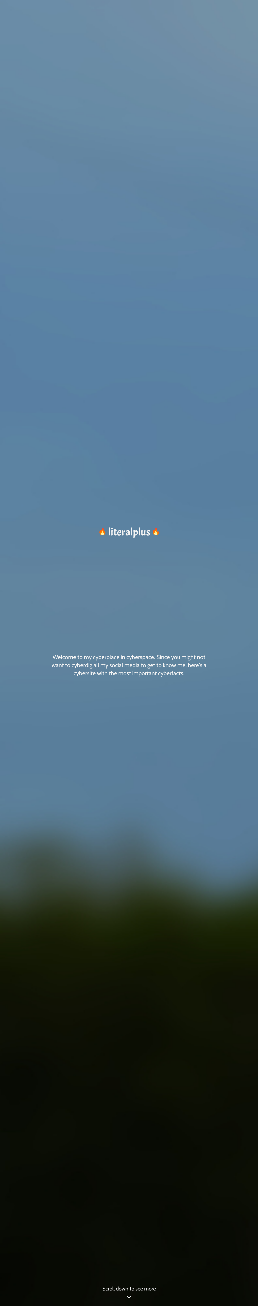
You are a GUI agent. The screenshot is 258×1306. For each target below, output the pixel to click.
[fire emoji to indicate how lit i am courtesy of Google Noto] (102, 532)
